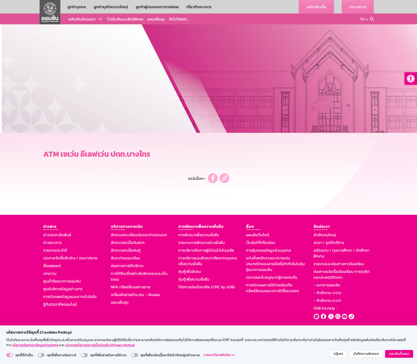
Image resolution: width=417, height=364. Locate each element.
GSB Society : (325, 308)
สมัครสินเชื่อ (316, 7)
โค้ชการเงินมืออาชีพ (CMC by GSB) (206, 287)
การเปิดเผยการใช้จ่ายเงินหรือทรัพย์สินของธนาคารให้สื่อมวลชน (272, 288)
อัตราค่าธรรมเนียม (125, 258)
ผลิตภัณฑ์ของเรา (82, 19)
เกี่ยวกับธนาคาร (198, 7)
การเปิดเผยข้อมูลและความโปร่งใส (70, 296)
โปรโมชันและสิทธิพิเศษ (125, 19)
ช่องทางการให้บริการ (127, 266)
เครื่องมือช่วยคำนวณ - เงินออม (135, 294)
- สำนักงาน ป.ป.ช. (327, 293)
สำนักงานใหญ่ (324, 235)
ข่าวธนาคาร (52, 242)
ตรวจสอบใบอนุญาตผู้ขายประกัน (271, 277)
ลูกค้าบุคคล (76, 7)
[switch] (9, 355)
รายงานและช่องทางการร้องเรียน (338, 264)
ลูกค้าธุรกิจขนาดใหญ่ (111, 7)
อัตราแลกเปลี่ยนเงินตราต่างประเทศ (139, 235)
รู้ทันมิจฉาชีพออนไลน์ (60, 304)
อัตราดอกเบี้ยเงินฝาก (128, 242)
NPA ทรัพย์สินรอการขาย (130, 287)
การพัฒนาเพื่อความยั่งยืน (198, 235)
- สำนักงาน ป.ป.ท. (327, 300)
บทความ (49, 273)
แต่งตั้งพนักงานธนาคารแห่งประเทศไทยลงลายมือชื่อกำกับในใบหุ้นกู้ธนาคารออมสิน (275, 263)
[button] (410, 78)
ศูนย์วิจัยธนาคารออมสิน (62, 281)
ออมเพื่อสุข (156, 19)
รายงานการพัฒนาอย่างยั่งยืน (201, 242)
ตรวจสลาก (358, 7)
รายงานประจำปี (55, 250)
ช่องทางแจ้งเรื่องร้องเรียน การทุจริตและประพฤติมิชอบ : (341, 274)
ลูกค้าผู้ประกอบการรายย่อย (157, 7)
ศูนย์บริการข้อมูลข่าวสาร (62, 289)
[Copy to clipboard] (224, 178)
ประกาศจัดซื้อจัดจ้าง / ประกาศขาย (70, 258)
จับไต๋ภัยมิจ (178, 19)
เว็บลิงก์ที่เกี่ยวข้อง (260, 242)
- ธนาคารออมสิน (326, 285)
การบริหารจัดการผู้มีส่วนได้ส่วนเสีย (206, 250)
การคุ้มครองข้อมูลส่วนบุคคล (268, 250)
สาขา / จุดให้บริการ (328, 242)
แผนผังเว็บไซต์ (257, 235)
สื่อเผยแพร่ (52, 266)
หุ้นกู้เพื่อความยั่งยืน (193, 279)
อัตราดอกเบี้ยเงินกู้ (125, 250)
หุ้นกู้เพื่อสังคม (189, 271)
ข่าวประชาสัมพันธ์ (57, 235)
